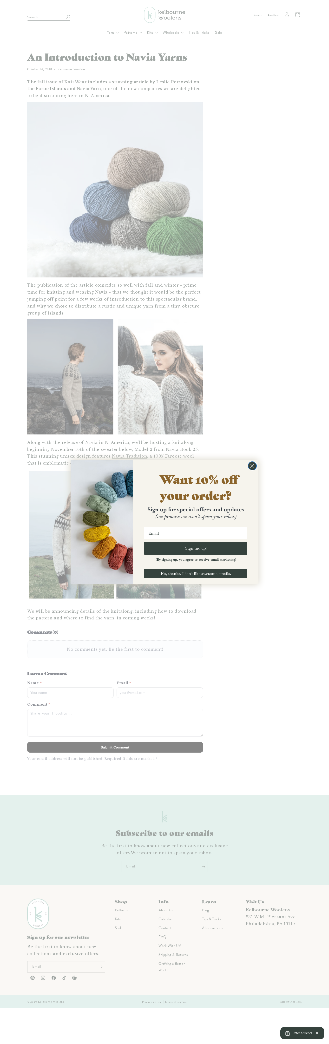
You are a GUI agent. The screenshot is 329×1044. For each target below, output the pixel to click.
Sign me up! (196, 548)
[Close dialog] (252, 466)
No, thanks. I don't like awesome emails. (196, 573)
